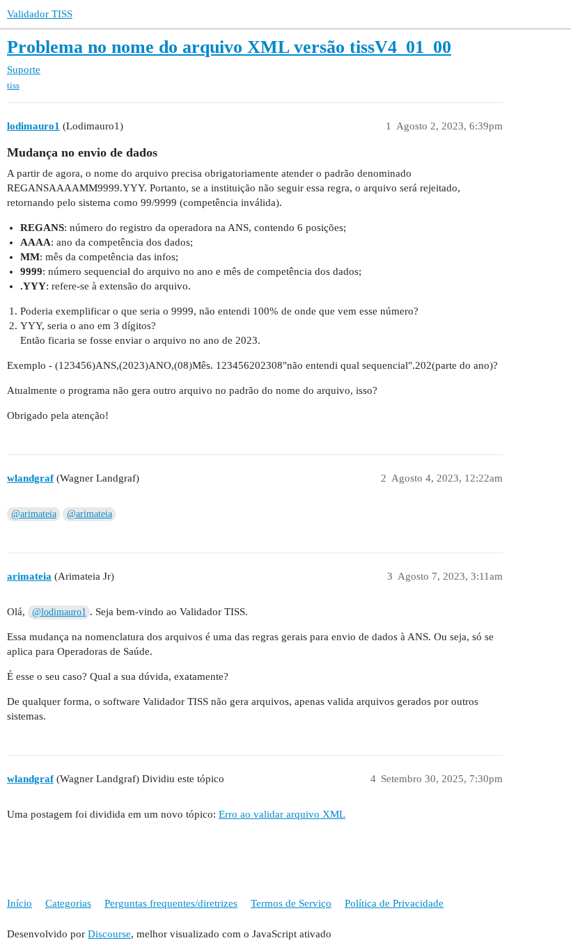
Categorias (68, 903)
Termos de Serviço (291, 903)
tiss (13, 85)
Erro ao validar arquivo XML (282, 814)
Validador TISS (39, 13)
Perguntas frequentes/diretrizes (170, 903)
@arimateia (33, 514)
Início (19, 903)
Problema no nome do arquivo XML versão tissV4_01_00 (229, 47)
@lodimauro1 (59, 612)
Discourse (109, 933)
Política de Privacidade (394, 903)
